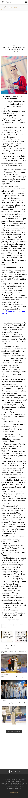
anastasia (4, 624)
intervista (4, 627)
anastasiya (10, 624)
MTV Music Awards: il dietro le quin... (13, 677)
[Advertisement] (14, 28)
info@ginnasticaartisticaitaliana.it (14, 781)
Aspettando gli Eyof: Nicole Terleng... (13, 703)
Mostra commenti (14, 731)
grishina (16, 624)
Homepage (3, 6)
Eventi (9, 6)
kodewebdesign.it (17, 788)
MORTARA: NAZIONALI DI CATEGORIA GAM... (13, 651)
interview (21, 624)
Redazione (9, 54)
